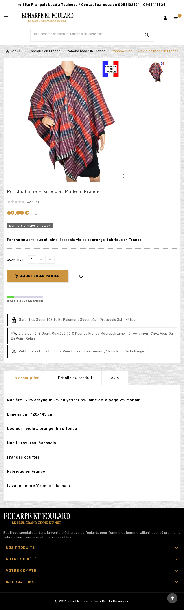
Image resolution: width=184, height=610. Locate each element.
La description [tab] (26, 378)
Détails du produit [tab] (75, 378)
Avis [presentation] (115, 378)
